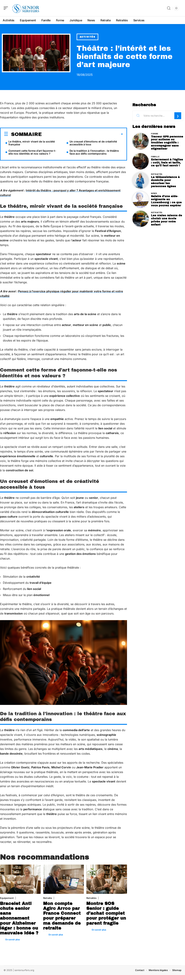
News (154, 193)
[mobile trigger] (7, 8)
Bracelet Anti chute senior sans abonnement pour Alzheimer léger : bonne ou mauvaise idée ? (19, 918)
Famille (155, 156)
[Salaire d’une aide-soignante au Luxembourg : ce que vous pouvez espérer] (140, 199)
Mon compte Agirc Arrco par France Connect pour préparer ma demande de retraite (62, 915)
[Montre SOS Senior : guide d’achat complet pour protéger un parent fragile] (106, 879)
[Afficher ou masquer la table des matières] (82, 134)
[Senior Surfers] (26, 8)
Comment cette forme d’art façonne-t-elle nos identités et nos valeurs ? (32, 152)
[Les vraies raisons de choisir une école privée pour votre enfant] (140, 219)
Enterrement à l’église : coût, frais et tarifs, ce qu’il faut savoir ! (167, 162)
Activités (87, 37)
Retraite (47, 898)
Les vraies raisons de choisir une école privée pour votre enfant (166, 220)
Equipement (7, 898)
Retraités (91, 898)
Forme (154, 134)
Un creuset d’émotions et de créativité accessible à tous (93, 143)
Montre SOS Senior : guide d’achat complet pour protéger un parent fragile (106, 913)
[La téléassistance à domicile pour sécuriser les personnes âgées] (140, 180)
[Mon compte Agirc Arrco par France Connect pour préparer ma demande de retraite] (63, 879)
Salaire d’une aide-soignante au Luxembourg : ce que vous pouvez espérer (166, 201)
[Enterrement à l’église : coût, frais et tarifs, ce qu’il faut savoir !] (140, 161)
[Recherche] (168, 8)
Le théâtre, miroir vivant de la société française (31, 143)
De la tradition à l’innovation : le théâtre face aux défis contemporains (94, 152)
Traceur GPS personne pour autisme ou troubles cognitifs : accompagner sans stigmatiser (167, 142)
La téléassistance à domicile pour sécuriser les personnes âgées (165, 181)
